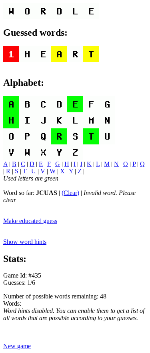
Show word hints (24, 241)
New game (17, 346)
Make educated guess (30, 220)
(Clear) (70, 192)
